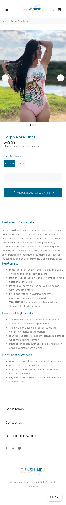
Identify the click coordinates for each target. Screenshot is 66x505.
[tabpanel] (33, 76)
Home (5, 21)
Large (20, 163)
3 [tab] (35, 125)
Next (60, 77)
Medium (9, 163)
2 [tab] (33, 125)
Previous (5, 77)
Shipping (9, 145)
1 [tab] (30, 125)
